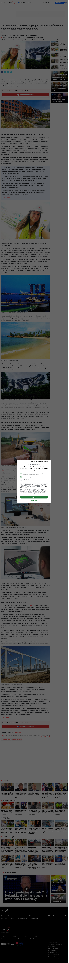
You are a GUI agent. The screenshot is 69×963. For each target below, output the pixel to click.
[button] (34, 480)
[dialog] (34, 481)
